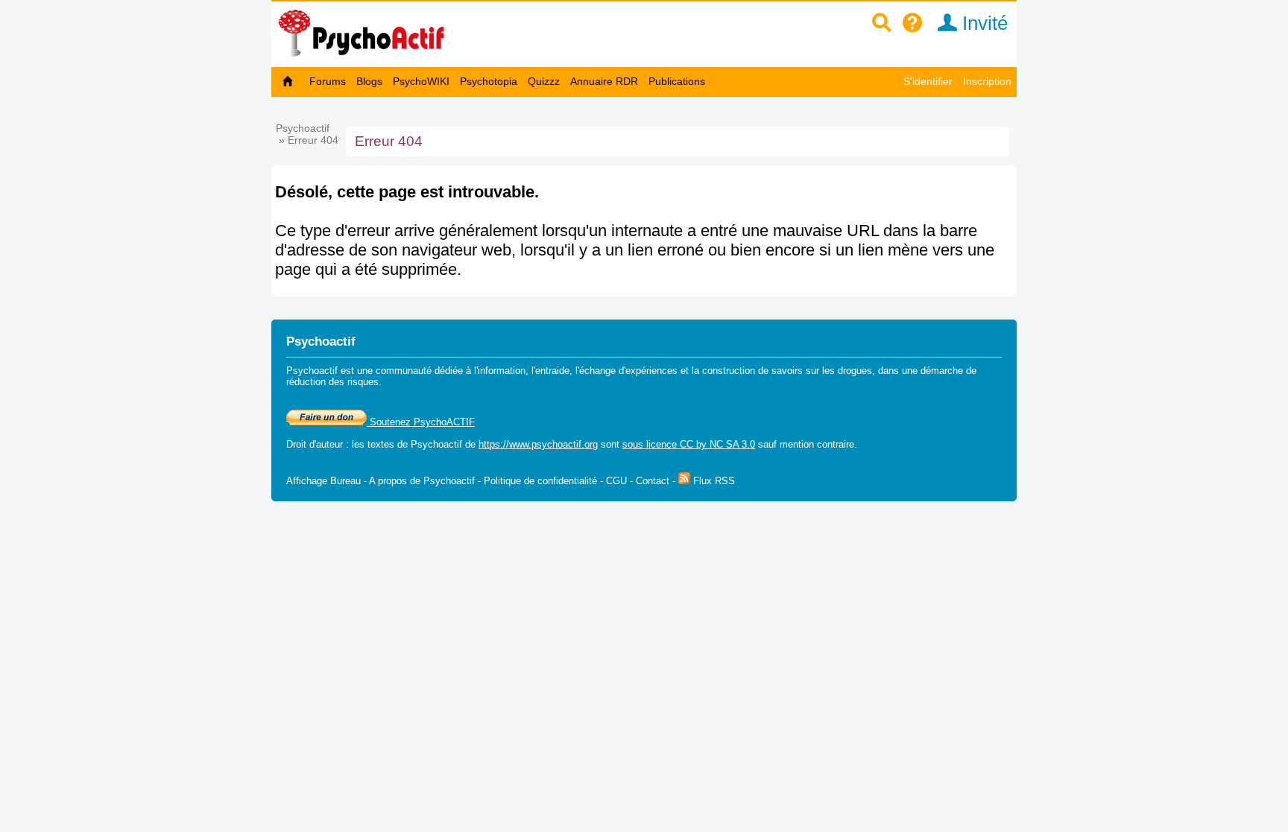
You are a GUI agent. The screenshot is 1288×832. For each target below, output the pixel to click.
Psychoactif (302, 128)
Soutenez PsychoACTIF (421, 422)
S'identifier (928, 81)
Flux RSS (712, 480)
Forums (327, 81)
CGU (616, 480)
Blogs (369, 81)
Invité (982, 23)
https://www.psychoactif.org (538, 444)
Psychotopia (488, 81)
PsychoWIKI (421, 81)
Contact (652, 480)
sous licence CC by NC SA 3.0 (688, 444)
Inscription (987, 81)
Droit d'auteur (314, 444)
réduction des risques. (334, 381)
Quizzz (544, 81)
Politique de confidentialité (540, 480)
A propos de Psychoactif (422, 480)
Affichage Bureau (323, 480)
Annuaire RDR (604, 81)
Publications (676, 81)
